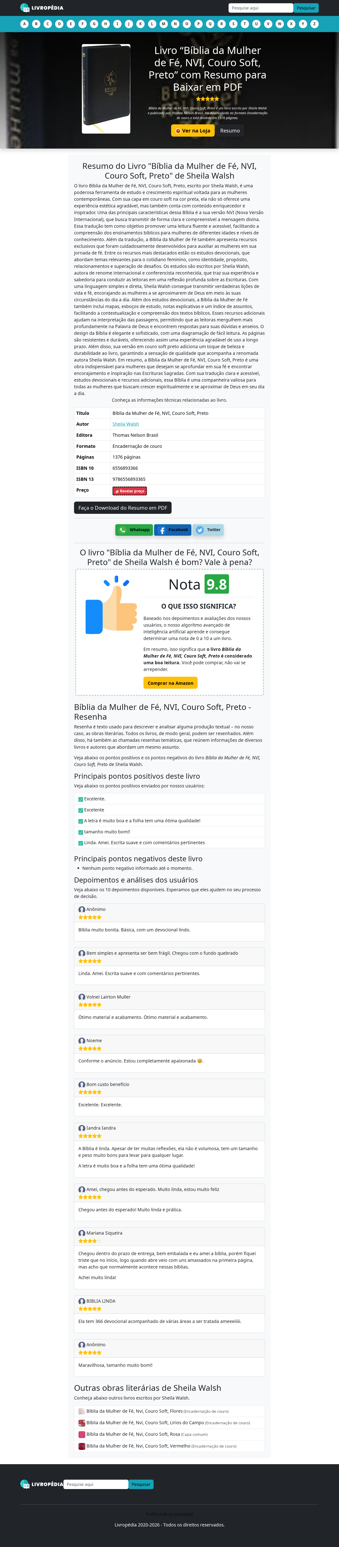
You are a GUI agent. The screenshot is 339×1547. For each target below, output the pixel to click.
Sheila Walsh (126, 424)
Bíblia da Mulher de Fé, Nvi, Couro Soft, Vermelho (160, 1446)
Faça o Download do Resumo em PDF (122, 507)
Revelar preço (131, 491)
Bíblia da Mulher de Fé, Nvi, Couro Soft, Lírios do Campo (167, 1422)
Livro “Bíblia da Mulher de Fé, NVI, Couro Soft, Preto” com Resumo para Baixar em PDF (208, 68)
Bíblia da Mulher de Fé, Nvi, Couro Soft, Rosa (146, 1434)
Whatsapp (139, 529)
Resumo (230, 130)
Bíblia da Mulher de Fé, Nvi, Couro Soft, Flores (157, 1411)
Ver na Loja (195, 130)
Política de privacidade (169, 1514)
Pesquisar (306, 8)
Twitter (213, 529)
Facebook (177, 529)
